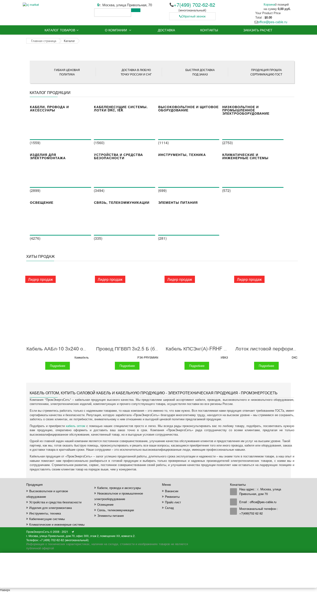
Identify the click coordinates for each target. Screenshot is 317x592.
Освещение (41, 202)
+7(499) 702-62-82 (194, 4)
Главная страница (43, 41)
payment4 (268, 532)
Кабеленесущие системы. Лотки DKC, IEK (121, 108)
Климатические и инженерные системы (245, 156)
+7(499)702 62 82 (251, 513)
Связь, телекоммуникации (121, 202)
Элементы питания (178, 202)
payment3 (259, 532)
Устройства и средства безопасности (118, 156)
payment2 (249, 532)
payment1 (240, 532)
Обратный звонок (193, 16)
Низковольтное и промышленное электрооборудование (245, 110)
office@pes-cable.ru (272, 21)
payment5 (277, 532)
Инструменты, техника (182, 154)
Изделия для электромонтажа (48, 156)
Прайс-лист (173, 502)
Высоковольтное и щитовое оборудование (188, 108)
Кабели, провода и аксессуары (49, 108)
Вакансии (171, 491)
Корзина (269, 4)
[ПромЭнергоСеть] (31, 4)
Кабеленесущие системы (47, 519)
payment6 (286, 532)
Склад (169, 507)
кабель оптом (75, 426)
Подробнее (57, 365)
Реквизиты (172, 496)
